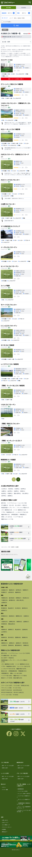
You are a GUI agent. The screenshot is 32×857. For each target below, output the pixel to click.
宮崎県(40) (11, 645)
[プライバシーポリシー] (8, 827)
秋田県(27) (4, 592)
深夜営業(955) (5, 673)
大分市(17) (4, 489)
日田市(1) (16, 491)
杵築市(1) (10, 493)
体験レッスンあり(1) (6, 517)
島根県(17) (11, 629)
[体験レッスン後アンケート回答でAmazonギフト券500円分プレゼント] (7, 565)
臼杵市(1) (3, 496)
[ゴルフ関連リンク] (8, 825)
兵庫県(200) (12, 621)
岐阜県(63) (11, 616)
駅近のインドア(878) (6, 678)
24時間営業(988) (12, 671)
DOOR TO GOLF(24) (6, 690)
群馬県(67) (18, 598)
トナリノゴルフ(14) (6, 694)
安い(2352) (13, 655)
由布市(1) (10, 491)
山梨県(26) (4, 602)
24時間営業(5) (14, 514)
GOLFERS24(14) (17, 690)
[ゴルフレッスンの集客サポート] (24, 800)
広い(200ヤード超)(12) (21, 505)
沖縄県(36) (26, 645)
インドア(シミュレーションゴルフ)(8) (17, 503)
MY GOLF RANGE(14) (6, 692)
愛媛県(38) (18, 637)
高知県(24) (25, 637)
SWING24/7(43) (25, 685)
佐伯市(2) (3, 493)
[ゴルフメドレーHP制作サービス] (16, 838)
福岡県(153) (4, 643)
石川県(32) (18, 608)
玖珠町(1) (22, 491)
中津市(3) (16, 489)
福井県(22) (25, 608)
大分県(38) (4, 645)
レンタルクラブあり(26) (22, 512)
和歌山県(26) (11, 624)
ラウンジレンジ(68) (6, 688)
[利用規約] (8, 830)
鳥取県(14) (4, 629)
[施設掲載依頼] (24, 789)
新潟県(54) (4, 608)
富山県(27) (11, 608)
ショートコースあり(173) (23, 666)
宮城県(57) (25, 590)
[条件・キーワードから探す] (8, 766)
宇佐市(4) (10, 489)
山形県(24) (11, 592)
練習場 (12, 547)
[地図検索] (20, 565)
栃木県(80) (11, 598)
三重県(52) (26, 616)
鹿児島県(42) (18, 645)
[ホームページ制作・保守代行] (24, 794)
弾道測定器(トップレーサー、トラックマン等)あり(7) (15, 507)
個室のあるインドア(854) (20, 675)
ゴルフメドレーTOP (5, 547)
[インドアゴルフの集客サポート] (24, 796)
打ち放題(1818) (5, 655)
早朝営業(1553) (22, 671)
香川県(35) (11, 637)
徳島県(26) (4, 637)
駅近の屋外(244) (17, 678)
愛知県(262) (4, 616)
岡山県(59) (18, 629)
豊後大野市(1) (17, 493)
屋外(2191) (4, 653)
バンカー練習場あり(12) (19, 510)
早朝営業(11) (23, 514)
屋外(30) (3, 503)
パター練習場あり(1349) (7, 664)
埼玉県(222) (26, 598)
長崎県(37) (18, 643)
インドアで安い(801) (6, 675)
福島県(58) (18, 592)
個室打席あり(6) (5, 514)
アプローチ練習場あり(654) (8, 666)
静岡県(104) (19, 616)
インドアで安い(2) (18, 517)
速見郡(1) (10, 496)
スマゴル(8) (16, 685)
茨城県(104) (4, 598)
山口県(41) (4, 632)
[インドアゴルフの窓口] (24, 792)
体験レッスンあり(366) (16, 673)
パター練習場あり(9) (6, 510)
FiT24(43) (15, 694)
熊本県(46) (25, 643)
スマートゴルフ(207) (6, 685)
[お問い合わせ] (8, 821)
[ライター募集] (8, 790)
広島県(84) (25, 629)
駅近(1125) (4, 671)
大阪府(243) (4, 621)
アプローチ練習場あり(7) (7, 512)
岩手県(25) (18, 590)
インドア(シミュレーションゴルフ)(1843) (19, 653)
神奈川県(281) (20, 600)
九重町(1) (3, 491)
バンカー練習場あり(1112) (22, 664)
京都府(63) (19, 621)
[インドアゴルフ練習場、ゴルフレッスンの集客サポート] (16, 845)
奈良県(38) (4, 624)
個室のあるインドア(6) (7, 519)
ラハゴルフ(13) (17, 688)
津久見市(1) (25, 493)
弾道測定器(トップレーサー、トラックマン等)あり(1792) (14, 661)
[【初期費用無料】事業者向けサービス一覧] (24, 804)
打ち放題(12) (4, 505)
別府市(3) (23, 489)
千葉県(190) (4, 600)
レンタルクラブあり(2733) (8, 668)
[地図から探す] (8, 768)
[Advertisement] (16, 748)
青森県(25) (11, 590)
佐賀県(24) (11, 643)
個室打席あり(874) (21, 668)
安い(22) (11, 505)
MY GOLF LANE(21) (19, 692)
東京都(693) (12, 600)
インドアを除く (7, 22)
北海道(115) (4, 590)
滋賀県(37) (26, 621)
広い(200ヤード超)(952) (7, 658)
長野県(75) (4, 610)
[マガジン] (8, 788)
